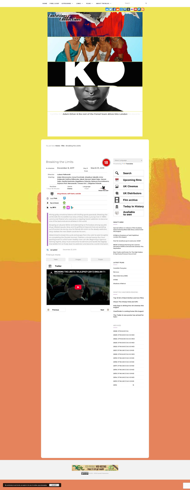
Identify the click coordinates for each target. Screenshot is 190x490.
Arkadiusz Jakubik (91, 177)
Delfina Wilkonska (72, 179)
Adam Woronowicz (64, 177)
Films (88, 3)
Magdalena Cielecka (83, 181)
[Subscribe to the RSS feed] (142, 9)
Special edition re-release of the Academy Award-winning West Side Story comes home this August (128, 229)
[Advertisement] (121, 422)
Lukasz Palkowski (63, 174)
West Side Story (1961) (120, 276)
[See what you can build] (121, 9)
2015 (115, 373)
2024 (115, 339)
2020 (115, 354)
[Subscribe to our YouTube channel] (136, 9)
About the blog (102, 3)
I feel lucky (54, 3)
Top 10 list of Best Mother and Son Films (128, 298)
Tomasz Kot (81, 183)
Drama (69, 189)
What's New (118, 222)
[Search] (146, 3)
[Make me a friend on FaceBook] (114, 9)
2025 (115, 335)
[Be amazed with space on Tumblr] (128, 9)
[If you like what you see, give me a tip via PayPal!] (139, 9)
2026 (115, 331)
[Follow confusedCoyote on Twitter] (111, 9)
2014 (115, 377)
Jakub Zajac (95, 179)
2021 (115, 350)
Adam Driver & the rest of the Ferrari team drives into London (95, 114)
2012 (115, 385)
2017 (115, 366)
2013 (115, 381)
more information (42, 485)
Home (45, 3)
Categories (66, 3)
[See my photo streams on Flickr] (132, 9)
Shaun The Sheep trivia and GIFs (125, 302)
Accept (54, 485)
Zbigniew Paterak (94, 183)
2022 (115, 346)
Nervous (116, 272)
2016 (115, 370)
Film (62, 146)
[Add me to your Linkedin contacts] (125, 9)
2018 (115, 362)
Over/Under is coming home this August (128, 311)
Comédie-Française (119, 268)
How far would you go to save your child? (127, 241)
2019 (115, 358)
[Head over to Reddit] (118, 9)
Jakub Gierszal (85, 179)
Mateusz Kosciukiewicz (100, 181)
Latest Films (118, 262)
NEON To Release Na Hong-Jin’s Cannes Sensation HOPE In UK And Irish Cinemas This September (128, 246)
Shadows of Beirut (119, 283)
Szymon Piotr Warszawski (67, 183)
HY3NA (115, 279)
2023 (115, 343)
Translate (129, 164)
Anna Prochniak (78, 177)
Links (78, 3)
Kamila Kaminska (68, 181)
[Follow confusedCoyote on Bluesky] (107, 9)
